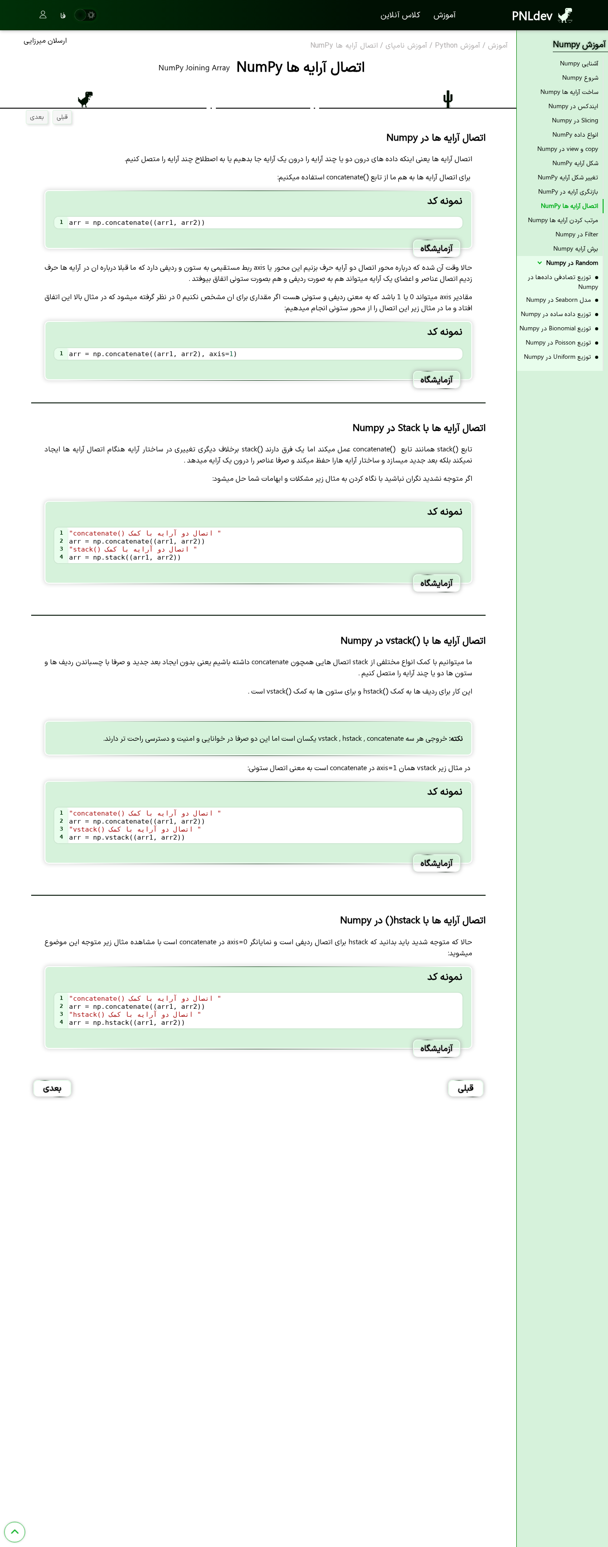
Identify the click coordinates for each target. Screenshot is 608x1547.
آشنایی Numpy (579, 63)
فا (63, 15)
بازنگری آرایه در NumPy (568, 191)
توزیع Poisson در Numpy (559, 342)
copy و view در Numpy (567, 148)
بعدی (37, 116)
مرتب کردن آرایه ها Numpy (563, 219)
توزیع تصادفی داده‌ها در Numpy (563, 281)
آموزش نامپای (406, 46)
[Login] (43, 15)
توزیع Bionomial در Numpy (556, 328)
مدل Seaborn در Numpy (559, 299)
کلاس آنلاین (400, 14)
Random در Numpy (571, 262)
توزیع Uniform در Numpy (558, 356)
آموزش (445, 14)
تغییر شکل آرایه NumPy (568, 177)
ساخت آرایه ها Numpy (569, 91)
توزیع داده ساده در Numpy (557, 313)
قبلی (62, 116)
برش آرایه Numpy (575, 248)
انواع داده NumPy (575, 134)
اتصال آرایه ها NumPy (344, 46)
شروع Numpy (580, 77)
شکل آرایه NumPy (575, 162)
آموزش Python (457, 46)
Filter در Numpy (576, 234)
